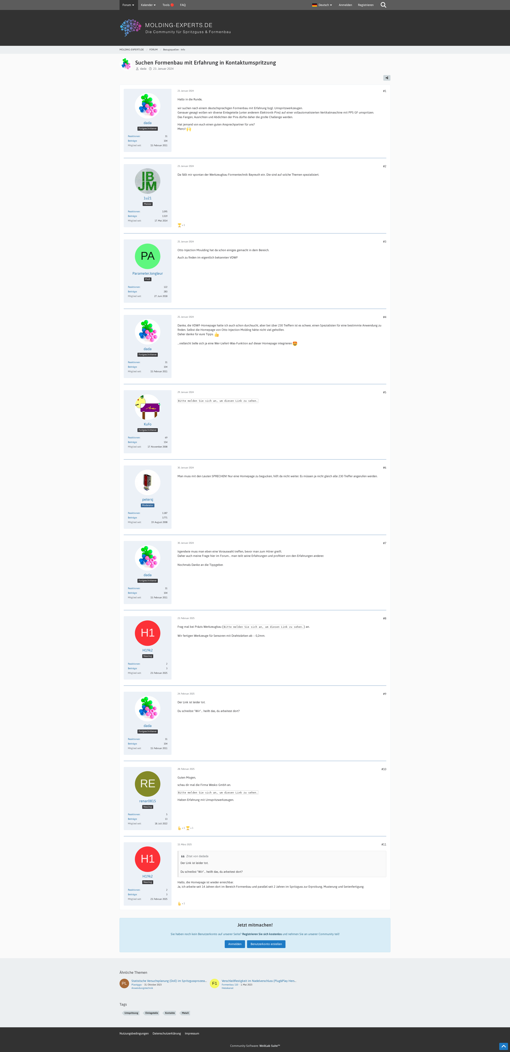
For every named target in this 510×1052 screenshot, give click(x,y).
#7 (384, 543)
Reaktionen (134, 136)
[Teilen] (386, 78)
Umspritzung (131, 1013)
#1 (384, 91)
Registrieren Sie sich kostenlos (262, 934)
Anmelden (345, 5)
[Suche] (383, 5)
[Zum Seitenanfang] (503, 1046)
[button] (322, 5)
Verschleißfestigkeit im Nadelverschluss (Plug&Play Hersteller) (262, 980)
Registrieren (366, 5)
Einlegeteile (151, 1013)
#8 (384, 618)
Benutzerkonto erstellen (266, 944)
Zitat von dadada (197, 856)
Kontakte (170, 1013)
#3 (384, 241)
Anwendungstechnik (142, 988)
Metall (185, 1013)
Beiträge (132, 140)
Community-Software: (255, 1045)
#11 (384, 844)
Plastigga (136, 984)
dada (143, 68)
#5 (384, 392)
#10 (384, 769)
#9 (384, 693)
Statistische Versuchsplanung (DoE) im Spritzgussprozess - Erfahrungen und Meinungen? (188, 980)
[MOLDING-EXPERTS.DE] (255, 28)
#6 (384, 467)
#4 (384, 317)
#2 (384, 166)
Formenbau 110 (230, 984)
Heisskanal (227, 988)
